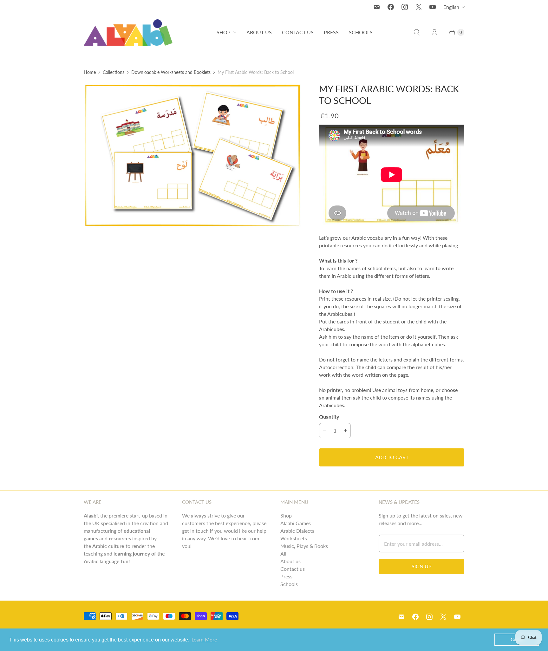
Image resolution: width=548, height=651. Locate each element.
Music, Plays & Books (304, 546)
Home (90, 72)
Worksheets (293, 538)
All (283, 553)
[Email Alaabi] (377, 7)
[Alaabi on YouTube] (433, 7)
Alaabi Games (295, 523)
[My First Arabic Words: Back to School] (192, 155)
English (451, 7)
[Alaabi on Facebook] (391, 7)
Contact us (298, 32)
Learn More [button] (204, 639)
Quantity (329, 416)
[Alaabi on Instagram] (405, 7)
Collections (113, 72)
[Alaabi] (128, 32)
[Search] (417, 32)
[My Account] (434, 32)
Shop (224, 32)
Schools (361, 32)
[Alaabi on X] (419, 7)
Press (331, 32)
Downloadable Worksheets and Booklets (171, 72)
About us (259, 32)
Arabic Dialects (297, 531)
